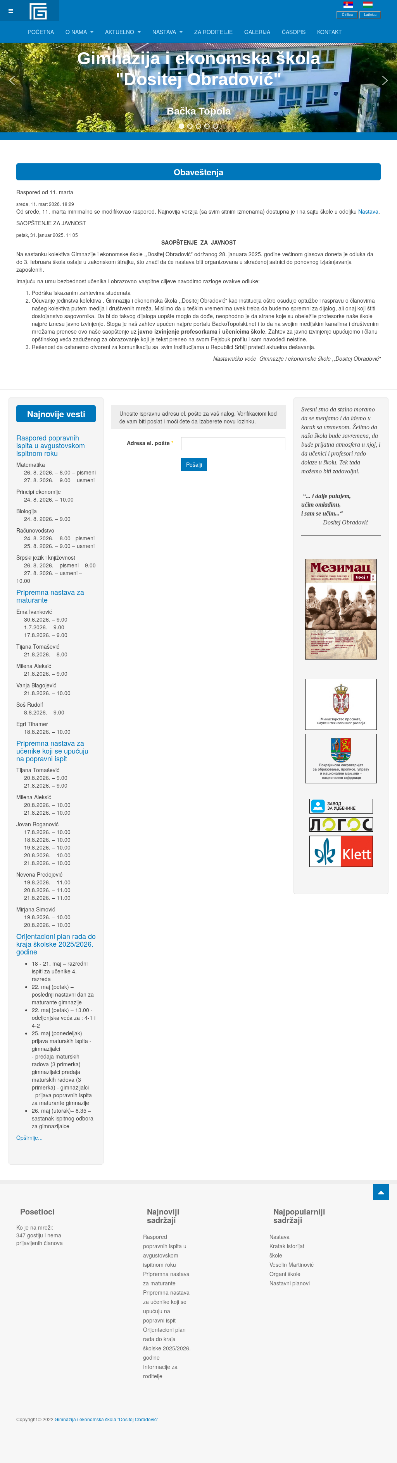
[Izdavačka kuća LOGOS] (341, 824)
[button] (12, 80)
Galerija (257, 32)
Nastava (165, 32)
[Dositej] (37, 10)
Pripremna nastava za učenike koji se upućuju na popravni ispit (52, 750)
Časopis (294, 32)
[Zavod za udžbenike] (341, 806)
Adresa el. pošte (150, 443)
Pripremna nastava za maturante (50, 596)
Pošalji (194, 464)
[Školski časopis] (341, 609)
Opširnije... (29, 1137)
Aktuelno (120, 32)
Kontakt (329, 32)
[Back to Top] (381, 1192)
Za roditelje (213, 32)
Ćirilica (347, 14)
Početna (41, 32)
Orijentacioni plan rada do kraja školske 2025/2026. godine (56, 943)
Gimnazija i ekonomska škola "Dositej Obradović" (106, 1419)
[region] (198, 80)
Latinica (370, 14)
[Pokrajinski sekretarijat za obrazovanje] (341, 759)
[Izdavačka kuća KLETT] (341, 851)
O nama (77, 32)
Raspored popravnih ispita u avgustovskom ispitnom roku (50, 445)
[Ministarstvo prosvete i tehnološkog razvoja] (341, 704)
